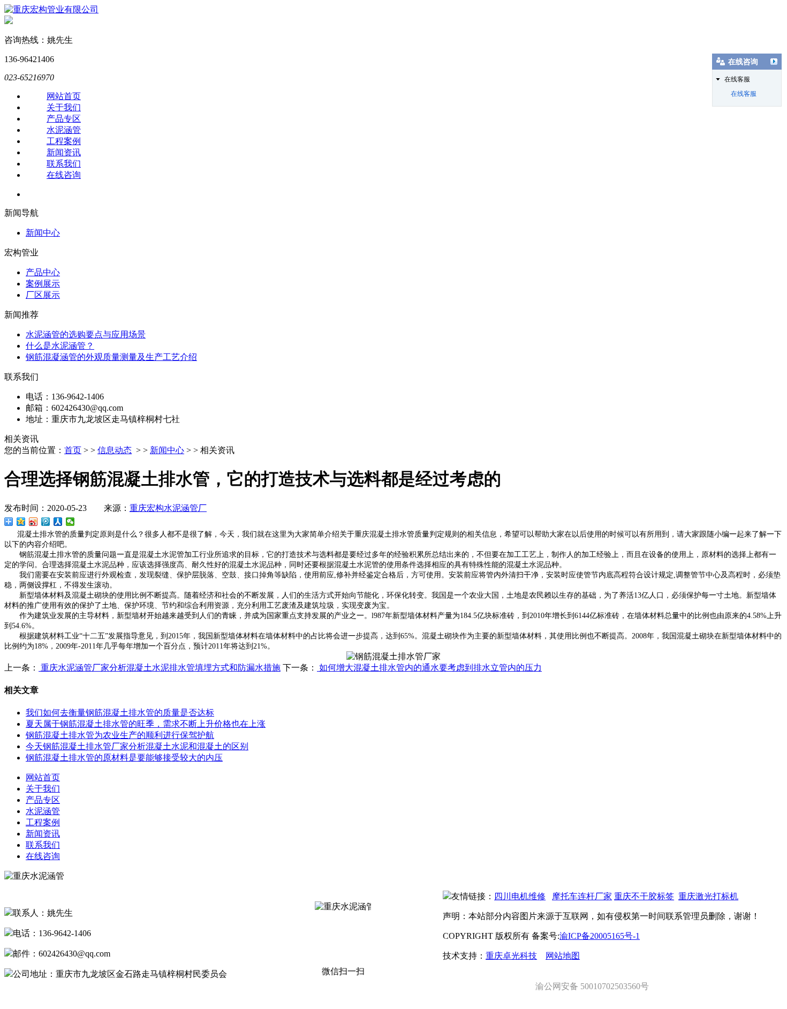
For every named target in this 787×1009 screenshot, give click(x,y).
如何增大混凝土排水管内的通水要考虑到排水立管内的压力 (429, 667)
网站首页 (64, 96)
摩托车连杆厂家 (582, 896)
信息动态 (114, 450)
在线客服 (743, 93)
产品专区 (64, 118)
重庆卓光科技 (511, 955)
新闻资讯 (64, 152)
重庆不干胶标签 (644, 896)
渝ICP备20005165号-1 (599, 935)
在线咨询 (64, 174)
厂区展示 (43, 294)
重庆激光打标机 (708, 896)
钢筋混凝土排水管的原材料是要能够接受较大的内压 (124, 757)
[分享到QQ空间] (21, 521)
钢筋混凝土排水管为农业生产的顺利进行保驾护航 (120, 735)
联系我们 (64, 163)
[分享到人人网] (58, 521)
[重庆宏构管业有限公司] (51, 9)
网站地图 (563, 955)
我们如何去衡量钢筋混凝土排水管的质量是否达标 (120, 712)
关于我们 (64, 107)
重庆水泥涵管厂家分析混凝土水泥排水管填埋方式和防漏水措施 (160, 667)
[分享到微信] (70, 521)
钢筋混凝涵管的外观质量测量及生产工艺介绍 (111, 357)
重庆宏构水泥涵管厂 (168, 508)
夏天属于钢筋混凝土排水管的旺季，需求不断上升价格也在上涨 (146, 723)
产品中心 (43, 272)
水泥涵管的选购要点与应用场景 (86, 334)
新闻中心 (43, 232)
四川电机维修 (520, 896)
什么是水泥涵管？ (60, 345)
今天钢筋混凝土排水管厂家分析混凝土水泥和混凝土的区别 (137, 746)
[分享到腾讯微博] (45, 521)
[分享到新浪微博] (33, 521)
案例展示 (43, 283)
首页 (72, 450)
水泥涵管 (64, 129)
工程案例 (64, 141)
